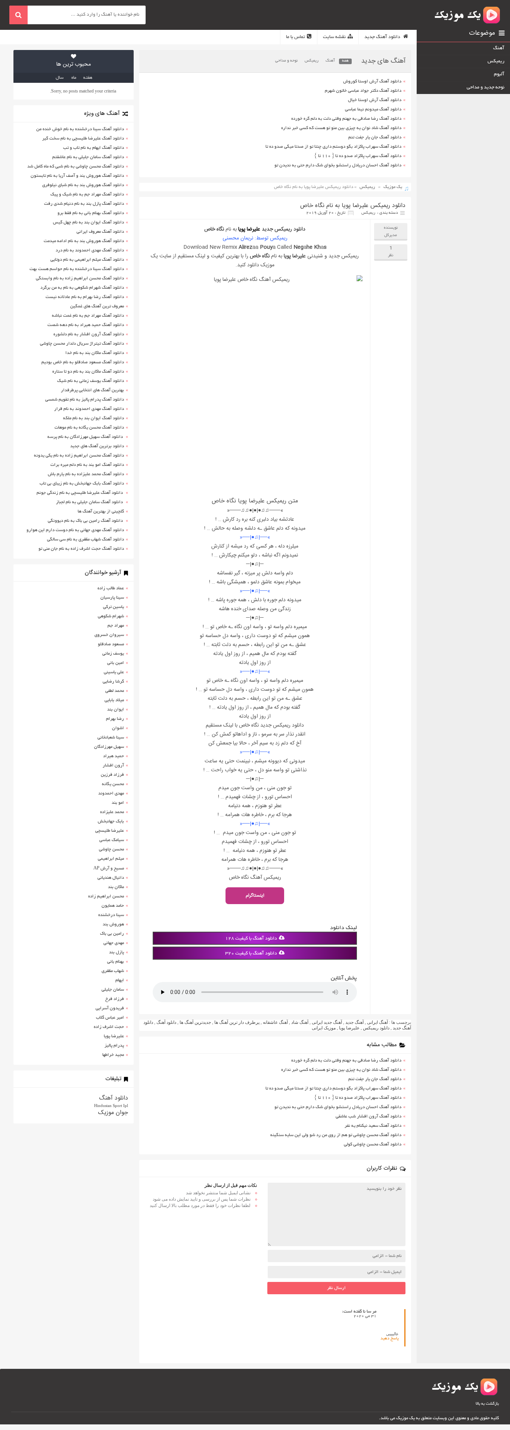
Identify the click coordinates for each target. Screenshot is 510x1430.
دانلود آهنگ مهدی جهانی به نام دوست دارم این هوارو (75, 530)
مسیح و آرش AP (108, 868)
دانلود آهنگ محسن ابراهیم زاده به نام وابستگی (80, 278)
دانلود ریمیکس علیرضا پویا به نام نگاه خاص (352, 206)
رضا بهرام (115, 718)
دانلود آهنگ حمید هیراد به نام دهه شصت (85, 325)
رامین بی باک (112, 933)
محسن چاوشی (111, 849)
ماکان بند (116, 887)
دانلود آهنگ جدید (382, 37)
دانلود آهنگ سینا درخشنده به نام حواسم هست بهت (76, 269)
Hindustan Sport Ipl (111, 1105)
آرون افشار (113, 765)
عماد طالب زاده (110, 588)
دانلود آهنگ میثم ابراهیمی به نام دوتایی (87, 259)
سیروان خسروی (109, 635)
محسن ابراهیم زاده (106, 896)
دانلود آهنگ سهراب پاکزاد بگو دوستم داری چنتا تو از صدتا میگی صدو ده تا (333, 146)
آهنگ (330, 61)
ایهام (119, 980)
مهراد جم (116, 625)
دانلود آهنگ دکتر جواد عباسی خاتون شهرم (363, 90)
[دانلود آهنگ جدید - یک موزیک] (467, 15)
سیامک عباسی (111, 840)
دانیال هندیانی (110, 877)
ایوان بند (115, 709)
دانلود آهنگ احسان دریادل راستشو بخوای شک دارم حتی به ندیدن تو (337, 165)
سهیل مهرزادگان (109, 746)
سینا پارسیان (112, 597)
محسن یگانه (113, 784)
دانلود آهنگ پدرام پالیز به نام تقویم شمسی (84, 399)
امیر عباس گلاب (110, 1017)
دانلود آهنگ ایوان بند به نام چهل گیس (88, 222)
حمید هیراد (113, 756)
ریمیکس (311, 61)
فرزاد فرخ (114, 999)
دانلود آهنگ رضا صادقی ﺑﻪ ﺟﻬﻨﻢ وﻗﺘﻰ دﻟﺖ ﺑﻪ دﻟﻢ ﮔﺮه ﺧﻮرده (346, 118)
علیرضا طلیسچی (109, 830)
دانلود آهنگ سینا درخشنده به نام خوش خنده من (80, 129)
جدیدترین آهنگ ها (195, 1022)
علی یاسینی (114, 672)
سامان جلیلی (113, 989)
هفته (87, 77)
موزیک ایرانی (324, 1028)
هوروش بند (113, 924)
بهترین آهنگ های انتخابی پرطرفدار (92, 390)
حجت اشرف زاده (109, 1027)
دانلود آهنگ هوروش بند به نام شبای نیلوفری (83, 185)
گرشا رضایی (113, 681)
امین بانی (115, 663)
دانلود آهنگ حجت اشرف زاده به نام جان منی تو (81, 548)
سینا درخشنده (111, 915)
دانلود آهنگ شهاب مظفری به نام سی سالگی (85, 539)
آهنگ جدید (354, 1022)
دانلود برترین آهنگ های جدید (97, 446)
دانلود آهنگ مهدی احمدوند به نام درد (90, 250)
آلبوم (499, 74)
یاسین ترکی (113, 607)
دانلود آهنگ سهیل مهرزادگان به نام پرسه (85, 437)
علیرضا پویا (249, 229)
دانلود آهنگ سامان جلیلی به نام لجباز (90, 502)
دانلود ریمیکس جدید (283, 229)
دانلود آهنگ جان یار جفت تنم (374, 137)
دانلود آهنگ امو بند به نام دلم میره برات (87, 464)
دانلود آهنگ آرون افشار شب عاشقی (368, 1116)
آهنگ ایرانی (377, 1022)
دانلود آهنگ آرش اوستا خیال (374, 100)
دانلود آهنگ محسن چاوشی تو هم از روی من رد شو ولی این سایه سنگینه (335, 1135)
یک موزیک (392, 187)
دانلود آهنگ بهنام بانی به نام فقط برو (90, 213)
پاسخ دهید (389, 1338)
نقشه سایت (334, 37)
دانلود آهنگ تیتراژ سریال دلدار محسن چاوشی (82, 343)
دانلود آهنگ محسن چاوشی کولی (372, 1144)
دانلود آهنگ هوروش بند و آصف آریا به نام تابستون (77, 175)
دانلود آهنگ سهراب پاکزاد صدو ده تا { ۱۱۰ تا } (357, 156)
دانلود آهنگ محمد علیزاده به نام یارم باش (86, 474)
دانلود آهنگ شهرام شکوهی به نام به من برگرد (82, 287)
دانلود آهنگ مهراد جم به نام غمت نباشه (88, 315)
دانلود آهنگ (166, 1022)
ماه (73, 77)
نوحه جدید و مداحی (485, 87)
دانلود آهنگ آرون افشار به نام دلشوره (88, 334)
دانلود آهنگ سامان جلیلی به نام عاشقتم (88, 157)
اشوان (118, 728)
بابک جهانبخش (111, 821)
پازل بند (116, 952)
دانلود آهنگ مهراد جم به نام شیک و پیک (87, 194)
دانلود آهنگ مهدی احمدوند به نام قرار (89, 409)
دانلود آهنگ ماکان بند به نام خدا (94, 353)
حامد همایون (113, 905)
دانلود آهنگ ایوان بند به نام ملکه (93, 418)
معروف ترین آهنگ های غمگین (97, 306)
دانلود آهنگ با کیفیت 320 (251, 953)
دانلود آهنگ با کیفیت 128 (251, 938)
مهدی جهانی (113, 943)
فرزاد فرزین (112, 774)
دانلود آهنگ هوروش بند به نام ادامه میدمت (84, 241)
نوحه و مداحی (286, 61)
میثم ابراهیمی (111, 858)
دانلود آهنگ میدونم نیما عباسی (373, 109)
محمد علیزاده (112, 812)
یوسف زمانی (113, 653)
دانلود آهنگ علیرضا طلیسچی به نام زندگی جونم (80, 492)
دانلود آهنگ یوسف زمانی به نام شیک (90, 381)
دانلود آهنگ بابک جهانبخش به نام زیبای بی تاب (82, 483)
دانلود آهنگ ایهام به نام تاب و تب (93, 147)
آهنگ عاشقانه (275, 1022)
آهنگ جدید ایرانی (327, 1022)
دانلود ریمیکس (376, 1028)
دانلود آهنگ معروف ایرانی (100, 231)
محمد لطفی (114, 691)
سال (59, 77)
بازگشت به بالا (487, 1404)
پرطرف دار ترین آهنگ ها (236, 1022)
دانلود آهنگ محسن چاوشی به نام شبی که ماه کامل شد (75, 166)
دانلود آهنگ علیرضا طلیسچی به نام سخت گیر (83, 138)
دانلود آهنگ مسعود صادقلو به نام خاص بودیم (82, 362)
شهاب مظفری (113, 971)
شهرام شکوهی (111, 616)
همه (345, 61)
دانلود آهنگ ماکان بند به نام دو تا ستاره (88, 371)
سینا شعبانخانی (110, 737)
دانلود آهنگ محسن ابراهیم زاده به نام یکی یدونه (79, 455)
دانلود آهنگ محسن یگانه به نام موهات (89, 427)
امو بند (118, 802)
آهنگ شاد (299, 1022)
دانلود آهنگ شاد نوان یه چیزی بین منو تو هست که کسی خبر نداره (341, 128)
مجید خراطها (113, 1055)
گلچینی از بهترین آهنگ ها (101, 511)
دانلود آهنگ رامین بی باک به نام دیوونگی (86, 520)
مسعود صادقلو (111, 644)
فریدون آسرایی (110, 1008)
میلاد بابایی (114, 700)
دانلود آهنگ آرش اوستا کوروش (372, 81)
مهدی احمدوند (111, 793)
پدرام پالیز (114, 1045)
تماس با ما (295, 37)
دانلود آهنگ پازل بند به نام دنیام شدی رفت (84, 203)
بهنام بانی (115, 961)
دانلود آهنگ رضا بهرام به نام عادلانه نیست (85, 297)
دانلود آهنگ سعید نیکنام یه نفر (373, 1125)
